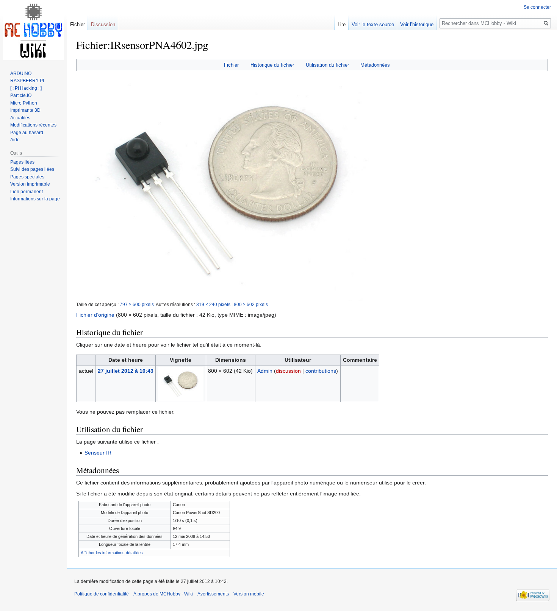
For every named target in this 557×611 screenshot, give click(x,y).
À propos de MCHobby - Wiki (163, 594)
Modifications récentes (33, 125)
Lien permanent (26, 191)
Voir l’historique (416, 24)
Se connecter (537, 7)
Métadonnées (375, 65)
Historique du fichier (272, 65)
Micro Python (23, 103)
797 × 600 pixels (137, 304)
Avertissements (213, 594)
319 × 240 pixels (213, 304)
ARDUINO (20, 73)
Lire (342, 24)
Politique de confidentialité (101, 594)
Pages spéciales (27, 177)
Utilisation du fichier (327, 65)
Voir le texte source (373, 24)
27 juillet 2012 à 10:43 (125, 371)
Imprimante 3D (25, 110)
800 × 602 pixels (251, 304)
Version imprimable (30, 184)
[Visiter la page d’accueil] (33, 30)
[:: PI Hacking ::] (26, 88)
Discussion (103, 24)
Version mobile (248, 594)
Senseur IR (97, 453)
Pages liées (22, 162)
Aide (15, 139)
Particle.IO (20, 95)
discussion (288, 371)
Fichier (231, 65)
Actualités (20, 117)
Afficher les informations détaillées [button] (112, 552)
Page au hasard (26, 132)
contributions (320, 371)
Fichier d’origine (95, 315)
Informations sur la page (35, 199)
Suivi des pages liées (32, 169)
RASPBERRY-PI (27, 80)
